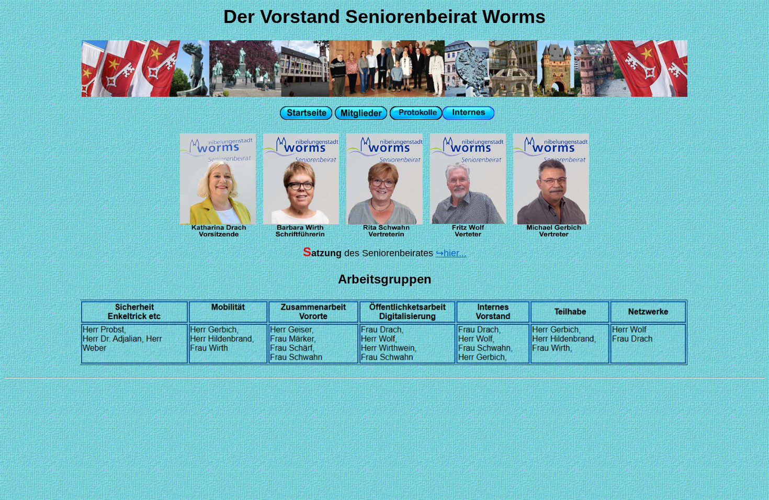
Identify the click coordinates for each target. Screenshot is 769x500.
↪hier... (451, 253)
